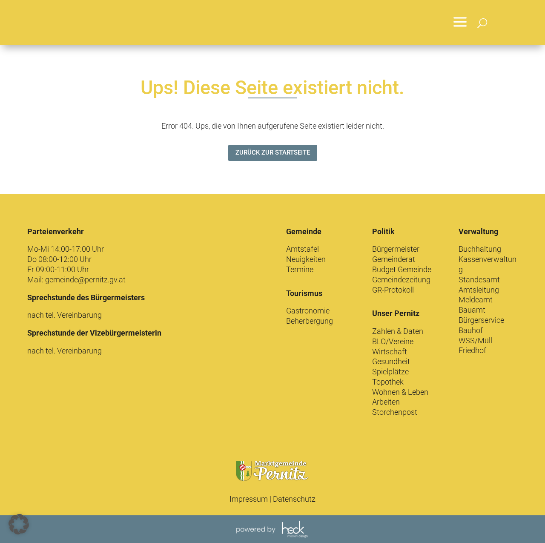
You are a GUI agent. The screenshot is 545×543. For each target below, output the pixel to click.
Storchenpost (394, 412)
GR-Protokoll (393, 289)
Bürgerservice (481, 320)
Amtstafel (302, 248)
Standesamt (479, 279)
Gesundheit (391, 361)
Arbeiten (386, 401)
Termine (299, 269)
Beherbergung (309, 320)
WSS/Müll (475, 340)
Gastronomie (308, 310)
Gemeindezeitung (401, 279)
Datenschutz (294, 498)
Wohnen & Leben (400, 392)
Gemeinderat (393, 259)
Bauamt (472, 309)
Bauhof (471, 330)
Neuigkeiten (306, 259)
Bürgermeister (395, 248)
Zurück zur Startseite (272, 152)
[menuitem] (460, 23)
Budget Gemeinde (401, 269)
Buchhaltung (480, 248)
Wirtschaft (389, 351)
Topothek (388, 381)
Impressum (248, 498)
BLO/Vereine (392, 341)
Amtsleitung (479, 289)
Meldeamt (476, 299)
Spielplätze (390, 371)
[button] (18, 524)
